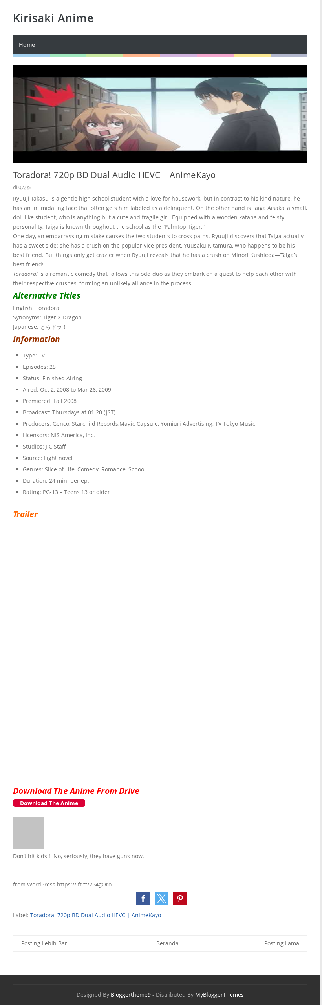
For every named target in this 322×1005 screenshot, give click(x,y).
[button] (143, 898)
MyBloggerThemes (219, 994)
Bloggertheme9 (131, 994)
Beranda (167, 943)
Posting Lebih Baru (46, 943)
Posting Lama (281, 943)
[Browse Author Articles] (28, 846)
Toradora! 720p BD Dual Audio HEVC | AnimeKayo (95, 915)
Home (27, 44)
